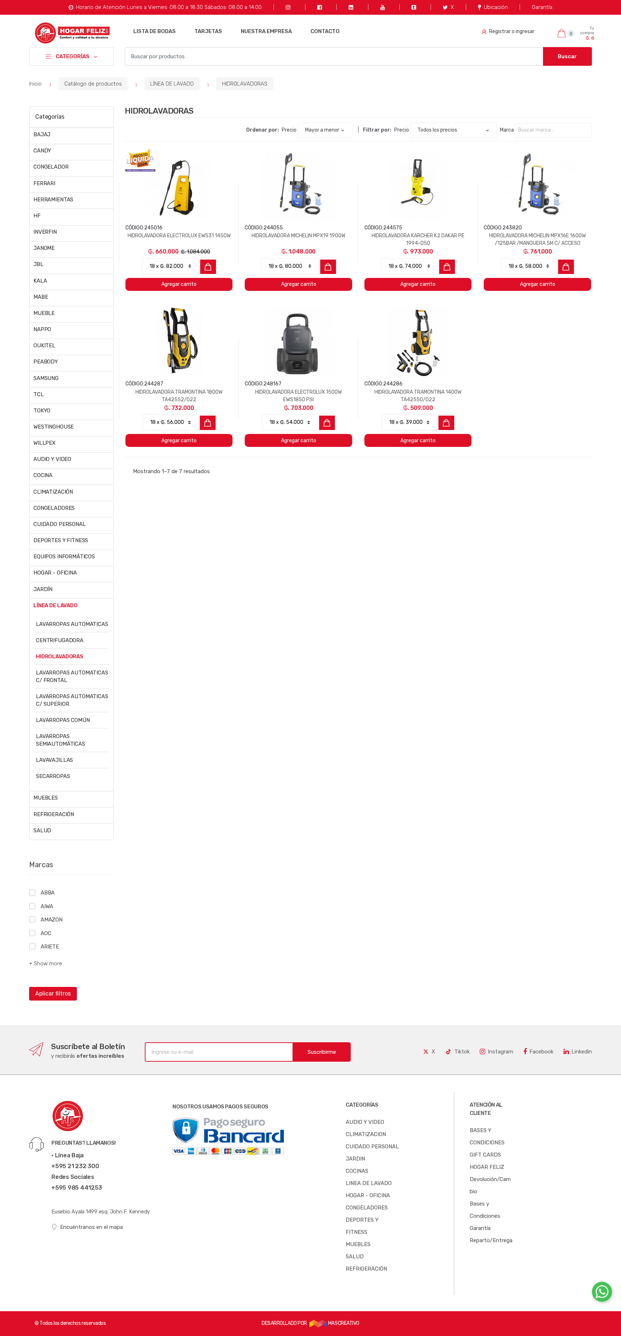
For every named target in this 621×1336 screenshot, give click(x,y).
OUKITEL (44, 345)
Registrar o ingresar (511, 31)
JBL (38, 264)
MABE (40, 297)
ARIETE (50, 946)
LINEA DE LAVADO (369, 1183)
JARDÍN (42, 589)
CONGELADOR (51, 167)
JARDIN (355, 1159)
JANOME (44, 248)
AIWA (47, 906)
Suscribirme (322, 1052)
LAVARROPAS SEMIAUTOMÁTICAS (60, 740)
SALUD (42, 830)
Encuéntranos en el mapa (91, 1227)
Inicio (35, 84)
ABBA (48, 892)
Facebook (541, 1051)
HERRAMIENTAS (53, 199)
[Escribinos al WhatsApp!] (602, 1293)
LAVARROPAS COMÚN (63, 720)
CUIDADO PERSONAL (59, 524)
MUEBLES (45, 798)
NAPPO (42, 329)
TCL (38, 394)
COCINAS (357, 1171)
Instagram (500, 1051)
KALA (40, 281)
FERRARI (44, 183)
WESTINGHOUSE (53, 427)
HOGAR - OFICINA (55, 572)
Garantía (542, 7)
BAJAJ (41, 134)
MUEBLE (44, 313)
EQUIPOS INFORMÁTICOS (64, 556)
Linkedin (581, 1051)
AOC (46, 933)
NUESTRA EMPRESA (266, 31)
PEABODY (45, 361)
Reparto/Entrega (491, 1240)
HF (37, 215)
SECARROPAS (53, 776)
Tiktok (462, 1051)
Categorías (49, 116)
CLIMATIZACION (366, 1134)
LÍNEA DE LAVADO (172, 84)
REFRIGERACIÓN (53, 814)
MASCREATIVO (343, 1323)
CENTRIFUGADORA (59, 640)
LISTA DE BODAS (154, 31)
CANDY (42, 150)
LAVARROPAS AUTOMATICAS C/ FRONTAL (72, 676)
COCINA (42, 475)
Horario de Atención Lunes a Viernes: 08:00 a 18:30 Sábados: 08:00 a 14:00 (169, 7)
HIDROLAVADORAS (244, 84)
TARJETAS (208, 31)
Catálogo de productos (93, 84)
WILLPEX (44, 443)
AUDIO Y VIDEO (52, 459)
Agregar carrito (179, 284)
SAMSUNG (46, 378)
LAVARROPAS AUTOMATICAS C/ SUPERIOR (72, 700)
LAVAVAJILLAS (54, 760)
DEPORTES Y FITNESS (60, 540)
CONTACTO (325, 31)
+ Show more (45, 963)
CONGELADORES (54, 508)
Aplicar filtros (53, 993)
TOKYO (41, 410)
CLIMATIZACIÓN (53, 492)
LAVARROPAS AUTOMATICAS (72, 624)
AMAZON (52, 919)
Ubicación (496, 7)
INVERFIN (45, 232)
